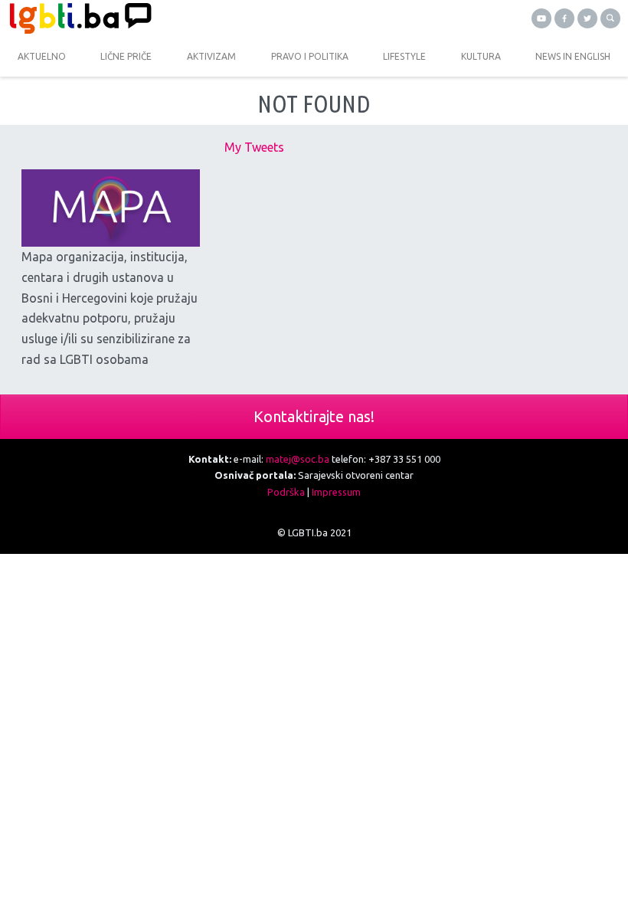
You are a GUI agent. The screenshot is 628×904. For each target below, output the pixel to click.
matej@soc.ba (297, 459)
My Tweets (254, 147)
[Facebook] (564, 18)
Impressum (336, 491)
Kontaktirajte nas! (314, 416)
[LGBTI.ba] (157, 18)
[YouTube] (541, 18)
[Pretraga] (610, 18)
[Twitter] (587, 18)
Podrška (286, 491)
